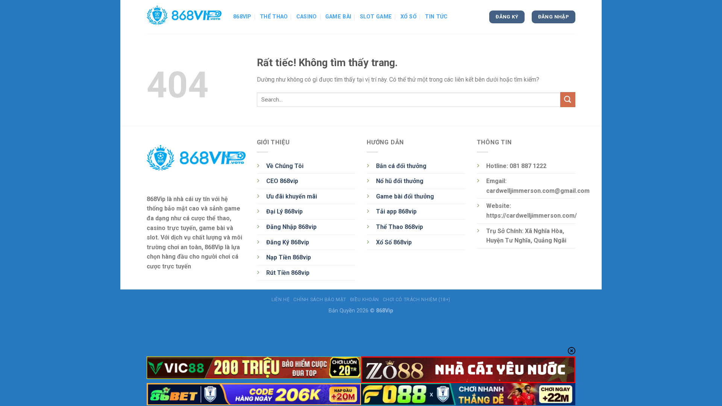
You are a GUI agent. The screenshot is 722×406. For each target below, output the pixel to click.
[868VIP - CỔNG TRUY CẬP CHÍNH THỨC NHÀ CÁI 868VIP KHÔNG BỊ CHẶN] (184, 17)
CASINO (306, 17)
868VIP (242, 17)
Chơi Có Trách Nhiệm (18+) (416, 299)
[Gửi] (567, 99)
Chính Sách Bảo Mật (319, 299)
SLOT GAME (376, 17)
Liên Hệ (281, 299)
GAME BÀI (338, 17)
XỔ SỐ (408, 17)
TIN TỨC (436, 17)
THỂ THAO (274, 17)
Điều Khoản (364, 299)
